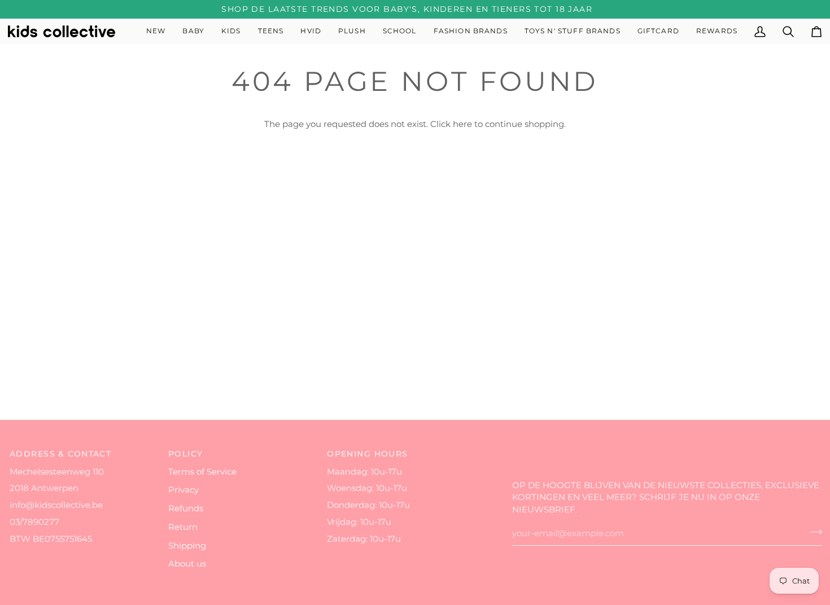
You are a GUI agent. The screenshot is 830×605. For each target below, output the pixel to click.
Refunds (185, 508)
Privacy (183, 490)
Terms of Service (202, 472)
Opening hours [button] (367, 454)
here (462, 124)
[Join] (812, 532)
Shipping (187, 546)
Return (183, 527)
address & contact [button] (60, 454)
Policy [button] (185, 454)
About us (187, 564)
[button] (193, 31)
